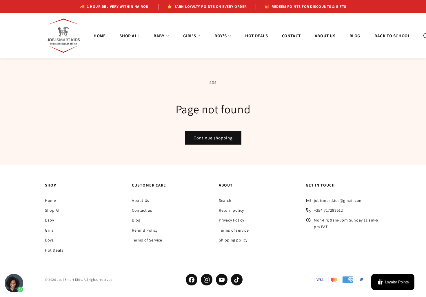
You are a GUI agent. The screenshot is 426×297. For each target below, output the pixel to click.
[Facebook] (191, 279)
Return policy (231, 210)
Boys (49, 240)
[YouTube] (221, 279)
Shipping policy (233, 240)
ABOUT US (325, 35)
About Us (140, 200)
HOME (99, 35)
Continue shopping (213, 138)
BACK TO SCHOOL (392, 35)
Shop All (53, 210)
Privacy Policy (231, 220)
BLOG (355, 35)
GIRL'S (189, 35)
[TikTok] (237, 279)
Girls (49, 230)
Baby (49, 220)
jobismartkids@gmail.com (338, 200)
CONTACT (291, 35)
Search (225, 200)
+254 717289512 (328, 210)
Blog (136, 220)
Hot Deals (54, 250)
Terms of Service (147, 240)
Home (50, 200)
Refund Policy (145, 230)
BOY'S (220, 35)
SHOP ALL (129, 35)
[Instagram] (206, 279)
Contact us (142, 210)
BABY (159, 35)
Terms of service (234, 230)
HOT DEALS (256, 35)
